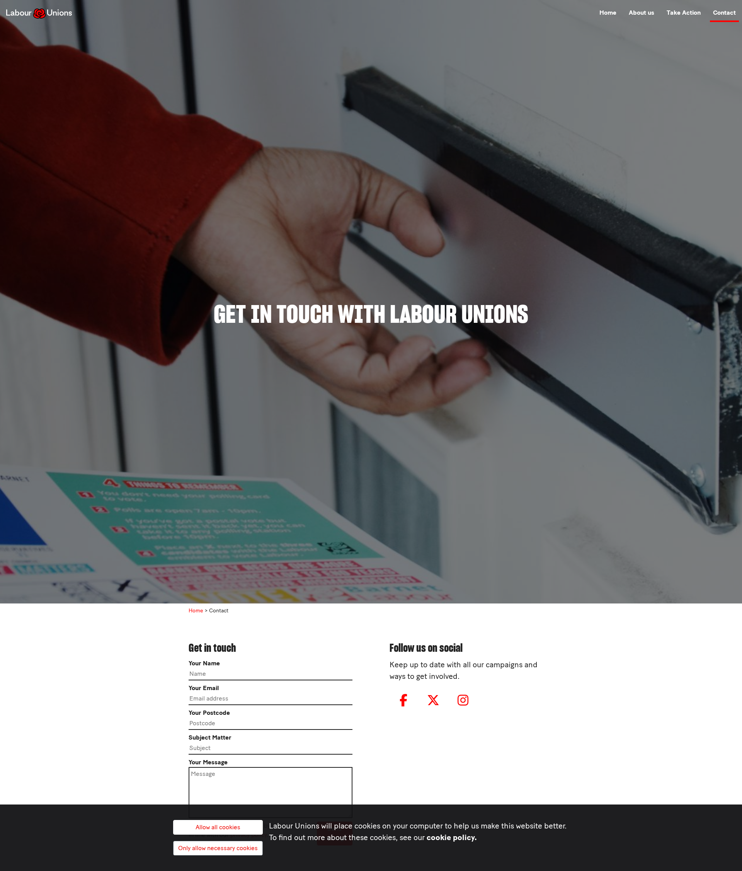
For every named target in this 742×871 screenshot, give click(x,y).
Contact (724, 12)
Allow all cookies (218, 827)
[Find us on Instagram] (463, 700)
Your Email (204, 688)
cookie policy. (452, 837)
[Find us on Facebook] (403, 700)
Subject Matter (210, 737)
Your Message (208, 762)
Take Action (684, 12)
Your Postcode (209, 712)
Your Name (204, 663)
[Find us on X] (433, 700)
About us (641, 12)
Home (607, 12)
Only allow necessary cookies (218, 848)
